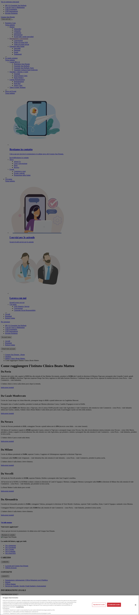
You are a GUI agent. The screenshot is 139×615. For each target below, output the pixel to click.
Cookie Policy (20, 607)
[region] (69, 605)
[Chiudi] (135, 605)
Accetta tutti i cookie (114, 604)
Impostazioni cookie (99, 604)
